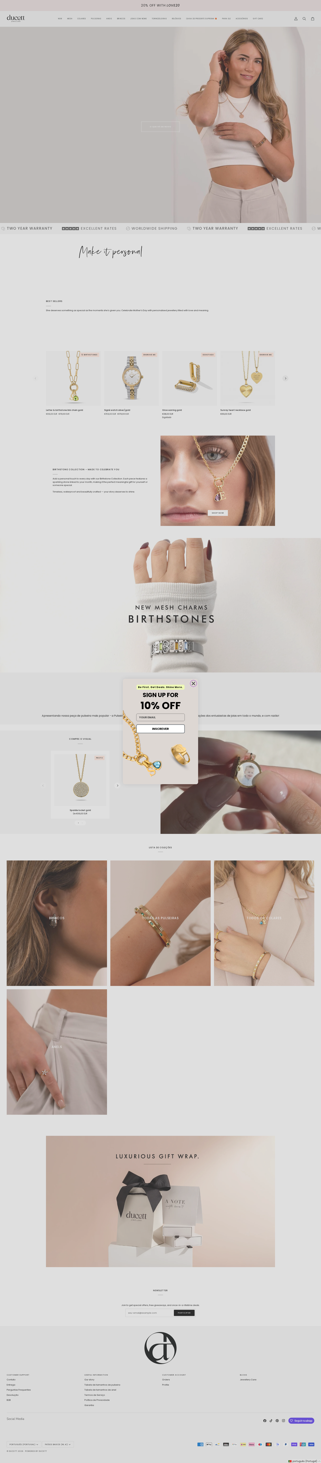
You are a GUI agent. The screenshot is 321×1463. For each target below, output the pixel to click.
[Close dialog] (193, 683)
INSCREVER (160, 729)
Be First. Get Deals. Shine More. (160, 687)
